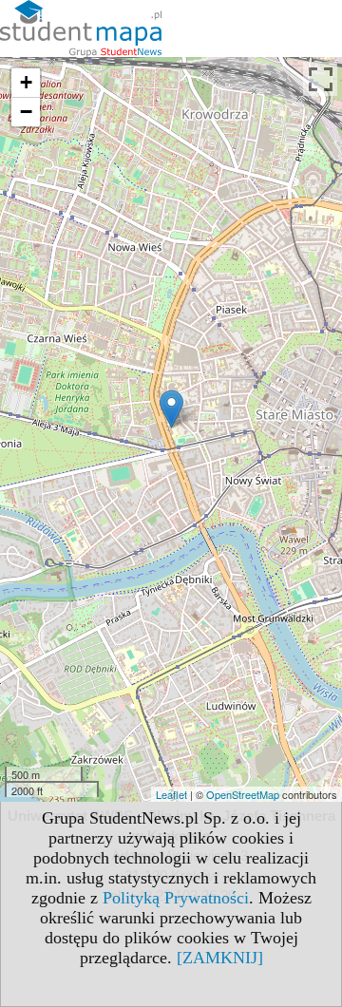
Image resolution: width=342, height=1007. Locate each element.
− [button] (26, 112)
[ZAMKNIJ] (220, 957)
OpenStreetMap (242, 794)
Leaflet (171, 794)
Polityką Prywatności (176, 897)
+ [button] (26, 82)
